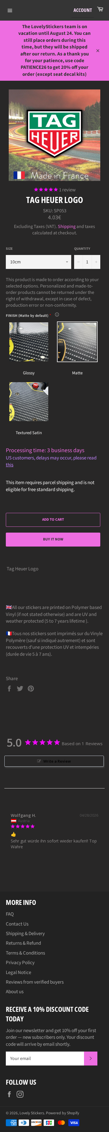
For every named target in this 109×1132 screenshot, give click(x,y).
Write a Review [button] (57, 761)
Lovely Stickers (31, 1113)
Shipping (67, 226)
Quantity (82, 249)
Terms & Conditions (25, 953)
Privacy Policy (20, 962)
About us (15, 991)
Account (83, 10)
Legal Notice (18, 972)
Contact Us (17, 924)
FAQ (10, 914)
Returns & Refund (23, 943)
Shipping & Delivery (25, 933)
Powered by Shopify (62, 1113)
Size (9, 249)
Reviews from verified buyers (35, 982)
